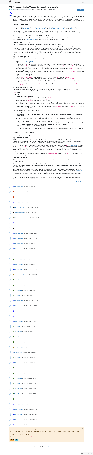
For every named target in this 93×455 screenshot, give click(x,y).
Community (17, 2)
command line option (28, 61)
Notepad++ (51, 446)
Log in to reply (80, 9)
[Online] (11, 14)
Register (12, 439)
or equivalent (74, 145)
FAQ (11, 9)
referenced (21, 186)
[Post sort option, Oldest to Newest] (75, 9)
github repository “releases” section (56, 28)
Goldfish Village (17, 217)
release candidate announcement (53, 30)
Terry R (15, 259)
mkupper (16, 352)
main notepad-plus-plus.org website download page (33, 28)
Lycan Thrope (17, 191)
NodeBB (45, 449)
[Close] (82, 429)
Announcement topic (31, 39)
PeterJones (15, 13)
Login (16, 439)
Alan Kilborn (16, 207)
